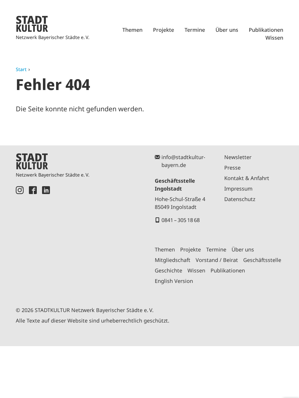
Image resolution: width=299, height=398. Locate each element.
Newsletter (237, 157)
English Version (174, 280)
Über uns (226, 29)
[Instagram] (20, 239)
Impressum (238, 188)
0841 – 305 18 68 (180, 219)
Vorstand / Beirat (217, 259)
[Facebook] (33, 239)
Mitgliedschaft (172, 259)
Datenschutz (239, 199)
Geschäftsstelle (262, 259)
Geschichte (168, 270)
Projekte (163, 29)
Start (21, 69)
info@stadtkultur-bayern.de (183, 161)
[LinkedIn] (46, 239)
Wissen (274, 37)
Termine (195, 29)
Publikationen (266, 29)
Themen (132, 29)
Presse (232, 167)
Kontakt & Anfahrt (246, 178)
